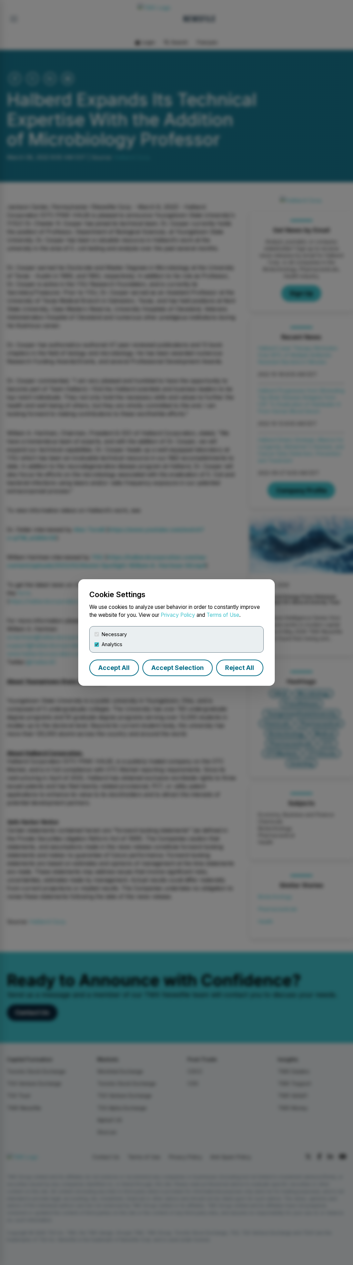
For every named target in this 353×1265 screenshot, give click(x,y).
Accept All (114, 667)
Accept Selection (177, 667)
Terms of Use (222, 615)
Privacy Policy (178, 615)
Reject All (239, 667)
